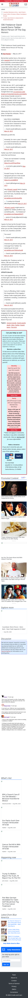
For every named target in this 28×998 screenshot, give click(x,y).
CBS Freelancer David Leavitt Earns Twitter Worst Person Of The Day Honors (13, 28)
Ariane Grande (11, 323)
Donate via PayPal (19, 456)
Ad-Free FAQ (21, 437)
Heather (4, 827)
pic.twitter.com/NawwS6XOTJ (13, 214)
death (8, 325)
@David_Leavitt (12, 189)
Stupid (22, 325)
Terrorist (14, 327)
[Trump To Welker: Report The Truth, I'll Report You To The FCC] (11, 866)
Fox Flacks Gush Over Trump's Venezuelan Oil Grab (10, 822)
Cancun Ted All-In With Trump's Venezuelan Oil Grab (11, 846)
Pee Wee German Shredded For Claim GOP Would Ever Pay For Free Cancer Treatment (10, 901)
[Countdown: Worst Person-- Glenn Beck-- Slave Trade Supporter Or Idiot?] (14, 617)
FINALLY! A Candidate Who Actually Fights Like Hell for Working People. (14, 938)
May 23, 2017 (22, 203)
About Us (14, 978)
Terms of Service (6, 651)
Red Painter (7, 54)
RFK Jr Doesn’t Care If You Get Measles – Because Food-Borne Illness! (10, 797)
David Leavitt (21, 323)
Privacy (14, 986)
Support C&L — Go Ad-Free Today (14, 1)
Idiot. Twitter (15, 325)
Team (14, 975)
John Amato (5, 881)
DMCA (14, 989)
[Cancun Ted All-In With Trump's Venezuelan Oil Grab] (11, 836)
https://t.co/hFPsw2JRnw (12, 163)
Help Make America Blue (11, 943)
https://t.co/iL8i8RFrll (11, 180)
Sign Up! (6, 964)
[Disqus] (14, 712)
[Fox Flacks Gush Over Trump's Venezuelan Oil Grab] (11, 812)
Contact (14, 981)
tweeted (7, 60)
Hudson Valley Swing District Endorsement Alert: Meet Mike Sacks (14, 931)
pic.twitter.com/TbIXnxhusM (13, 250)
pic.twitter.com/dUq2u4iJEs (13, 198)
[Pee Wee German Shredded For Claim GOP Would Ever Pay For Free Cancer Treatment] (11, 890)
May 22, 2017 (8, 131)
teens (8, 327)
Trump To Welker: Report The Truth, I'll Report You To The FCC (11, 875)
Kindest (9, 460)
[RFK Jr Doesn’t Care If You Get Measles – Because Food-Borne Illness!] (11, 786)
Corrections (14, 992)
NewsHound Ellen (6, 803)
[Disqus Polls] (14, 674)
